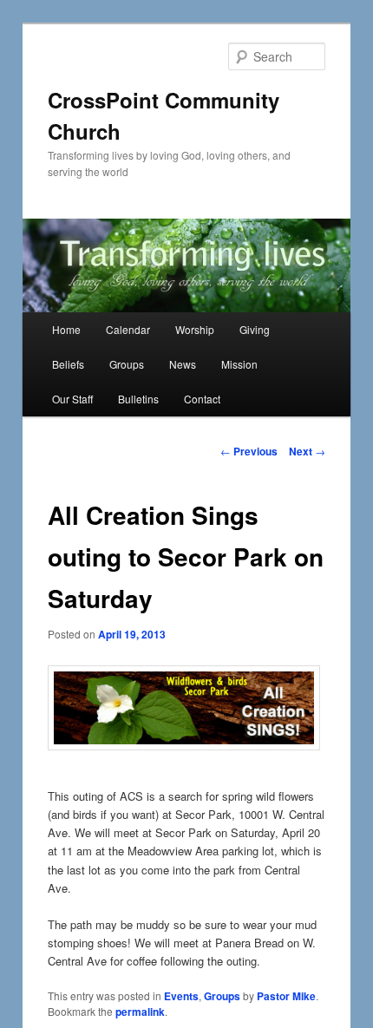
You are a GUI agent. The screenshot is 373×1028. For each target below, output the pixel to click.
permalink (140, 1011)
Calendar (128, 329)
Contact (202, 398)
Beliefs (68, 364)
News (182, 364)
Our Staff (72, 398)
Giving (254, 329)
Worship (194, 329)
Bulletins (138, 398)
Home (66, 329)
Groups (126, 364)
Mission (239, 364)
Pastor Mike (286, 996)
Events (181, 996)
